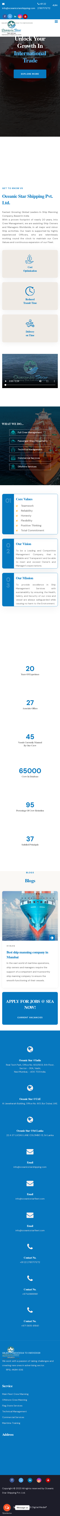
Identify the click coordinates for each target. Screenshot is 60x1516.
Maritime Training (11, 1423)
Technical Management (14, 1411)
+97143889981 (30, 1293)
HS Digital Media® (38, 1507)
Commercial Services (13, 1417)
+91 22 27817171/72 (30, 1262)
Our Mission (24, 577)
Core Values (24, 498)
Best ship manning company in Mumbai (27, 955)
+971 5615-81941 (30, 1325)
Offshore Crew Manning (14, 1399)
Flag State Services (12, 1405)
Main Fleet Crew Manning (15, 1394)
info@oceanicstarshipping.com (30, 1166)
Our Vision (23, 543)
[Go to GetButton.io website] (7, 1513)
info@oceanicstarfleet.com (30, 1198)
